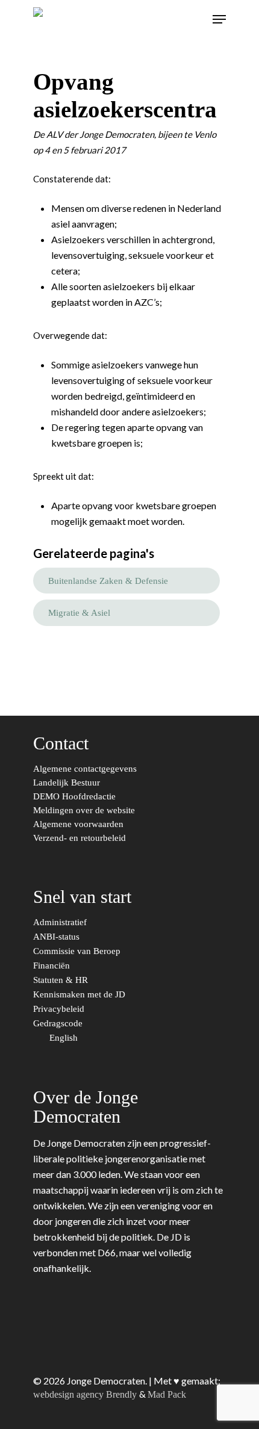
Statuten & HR (61, 980)
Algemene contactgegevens (85, 768)
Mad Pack (167, 1394)
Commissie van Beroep (78, 951)
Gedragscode (59, 1023)
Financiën (52, 965)
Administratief (61, 922)
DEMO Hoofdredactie (74, 796)
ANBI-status (57, 936)
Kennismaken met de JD (80, 994)
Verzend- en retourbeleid (79, 838)
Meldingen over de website (84, 810)
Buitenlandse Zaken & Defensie (108, 581)
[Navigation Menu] (219, 19)
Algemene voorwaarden (78, 824)
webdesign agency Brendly (86, 1394)
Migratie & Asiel (79, 613)
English (64, 1038)
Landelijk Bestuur (66, 782)
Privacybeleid (60, 1009)
